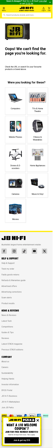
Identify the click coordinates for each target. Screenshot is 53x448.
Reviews (5, 338)
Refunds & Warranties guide (13, 280)
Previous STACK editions (12, 349)
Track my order (7, 269)
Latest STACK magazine (11, 344)
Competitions (7, 327)
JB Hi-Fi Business (9, 396)
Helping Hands (7, 379)
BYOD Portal (6, 390)
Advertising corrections (11, 292)
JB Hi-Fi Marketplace (10, 402)
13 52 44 (29, 3)
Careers (4, 367)
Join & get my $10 (21, 440)
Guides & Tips (7, 332)
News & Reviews (8, 315)
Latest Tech (6, 321)
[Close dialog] (37, 420)
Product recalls (8, 303)
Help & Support (8, 263)
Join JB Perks (7, 407)
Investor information (10, 384)
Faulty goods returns (10, 274)
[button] (9, 9)
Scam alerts (6, 297)
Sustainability (7, 373)
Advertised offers (9, 286)
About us (5, 361)
